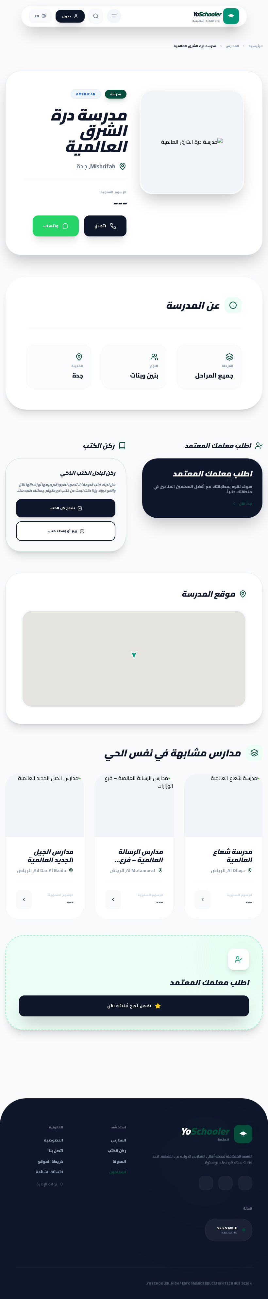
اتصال (100, 226)
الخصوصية (53, 1140)
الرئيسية (255, 46)
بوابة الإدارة (46, 1184)
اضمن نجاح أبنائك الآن (129, 1006)
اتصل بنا (56, 1150)
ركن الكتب (117, 1151)
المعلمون (117, 1172)
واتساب (51, 226)
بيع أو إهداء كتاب (62, 531)
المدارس (232, 46)
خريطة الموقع (50, 1161)
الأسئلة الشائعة (49, 1172)
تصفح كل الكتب (62, 508)
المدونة (119, 1161)
